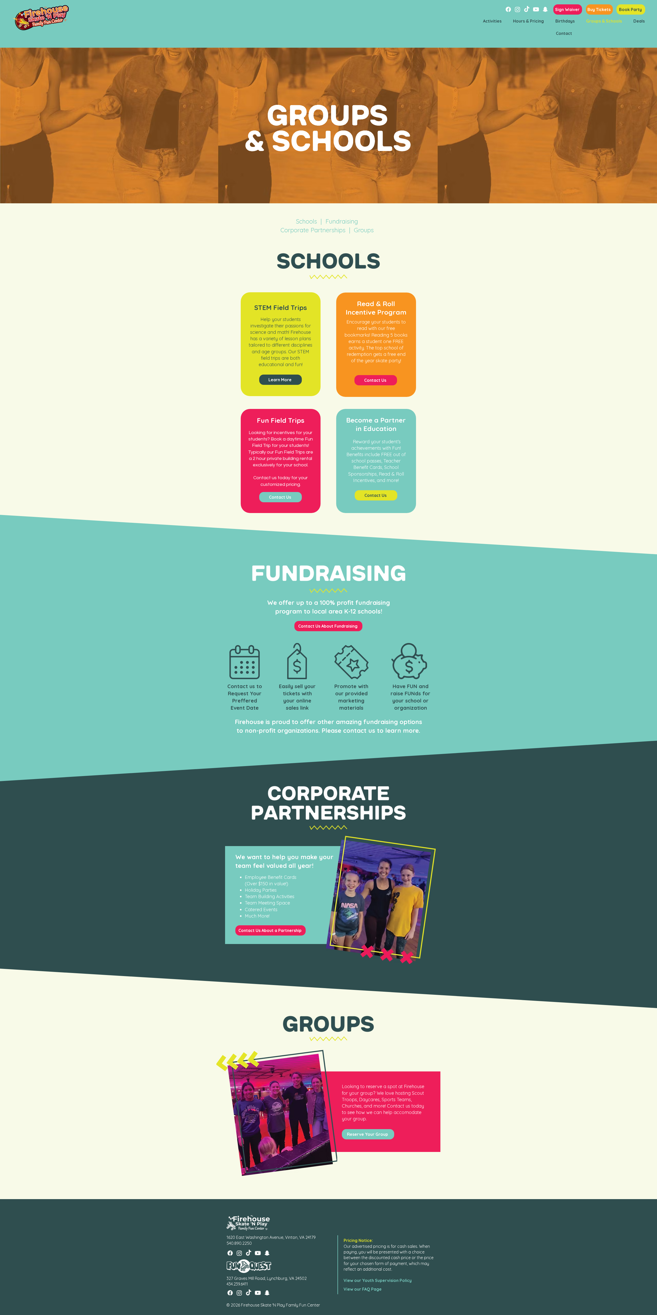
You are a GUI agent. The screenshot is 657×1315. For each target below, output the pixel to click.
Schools (306, 221)
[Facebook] (508, 9)
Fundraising (341, 221)
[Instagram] (517, 9)
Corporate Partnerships (315, 230)
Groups (364, 230)
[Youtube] (536, 9)
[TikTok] (526, 9)
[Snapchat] (545, 9)
